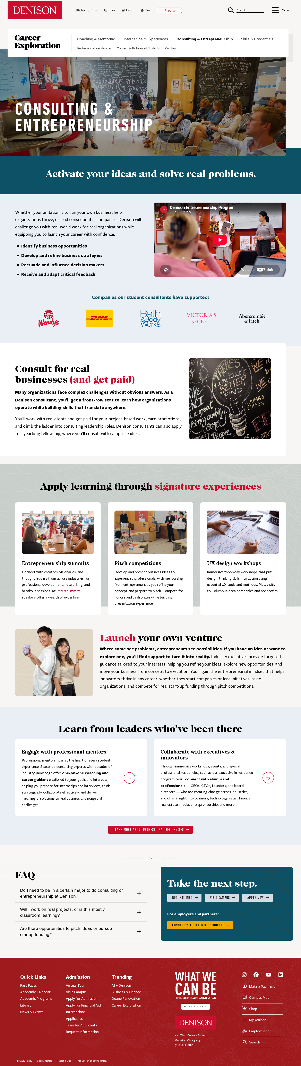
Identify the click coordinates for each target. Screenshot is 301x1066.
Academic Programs (36, 998)
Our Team (171, 48)
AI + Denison (121, 985)
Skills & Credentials (257, 39)
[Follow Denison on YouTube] (268, 975)
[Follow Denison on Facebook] (256, 975)
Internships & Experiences (146, 39)
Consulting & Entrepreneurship (205, 39)
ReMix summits (68, 591)
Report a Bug (64, 1060)
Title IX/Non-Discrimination (91, 1060)
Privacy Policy (24, 1060)
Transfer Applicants (81, 1025)
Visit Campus (76, 992)
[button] (246, 9)
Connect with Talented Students (138, 48)
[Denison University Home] (195, 1028)
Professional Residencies (94, 48)
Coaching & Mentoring (96, 39)
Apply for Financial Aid (83, 1005)
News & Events (31, 1012)
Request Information (82, 1032)
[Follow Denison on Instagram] (244, 975)
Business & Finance (126, 992)
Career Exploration (38, 41)
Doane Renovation (126, 998)
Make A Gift (195, 1006)
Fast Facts (28, 985)
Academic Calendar (35, 992)
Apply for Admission (81, 998)
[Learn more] (129, 778)
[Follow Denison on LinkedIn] (280, 975)
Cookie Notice (44, 1060)
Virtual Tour (75, 985)
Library (25, 1005)
